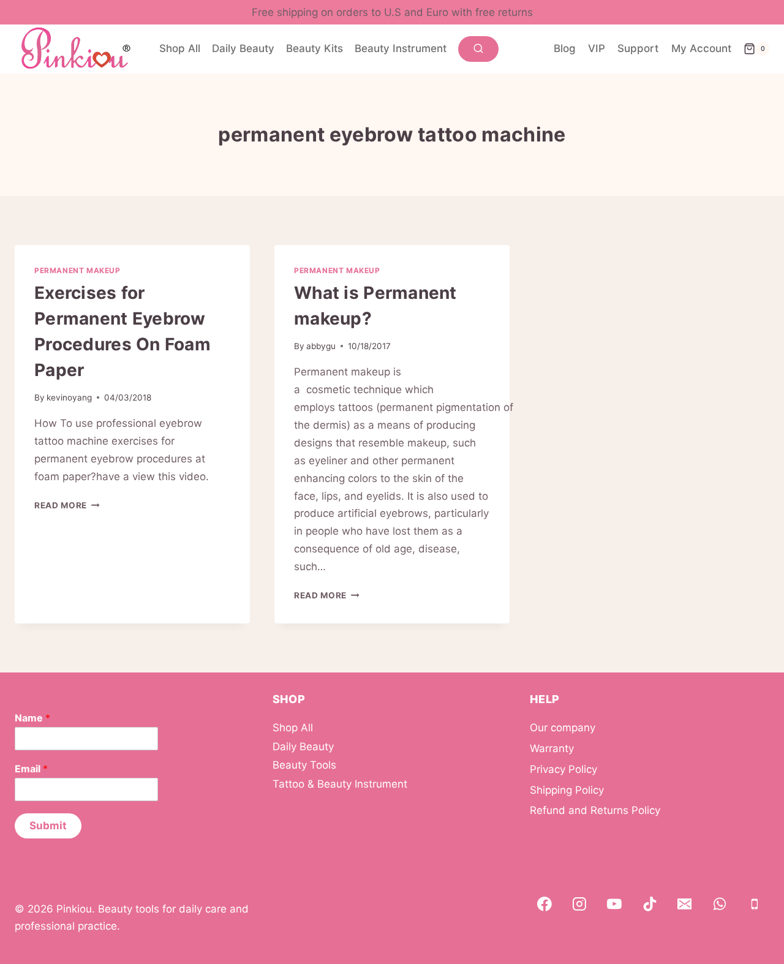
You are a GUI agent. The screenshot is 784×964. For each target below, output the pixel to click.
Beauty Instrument (401, 48)
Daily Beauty (243, 48)
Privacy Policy (563, 769)
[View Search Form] (478, 49)
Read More (67, 505)
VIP (596, 48)
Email (31, 769)
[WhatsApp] (719, 904)
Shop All (179, 48)
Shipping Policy (567, 790)
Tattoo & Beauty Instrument (340, 784)
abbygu (321, 346)
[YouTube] (615, 904)
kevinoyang (69, 397)
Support (637, 48)
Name (32, 718)
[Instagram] (579, 904)
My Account (701, 48)
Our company (562, 727)
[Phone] (754, 904)
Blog (565, 48)
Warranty (552, 748)
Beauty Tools (304, 765)
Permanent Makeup (77, 270)
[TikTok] (650, 904)
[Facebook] (544, 904)
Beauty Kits (314, 48)
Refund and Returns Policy (595, 810)
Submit (48, 825)
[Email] (684, 904)
